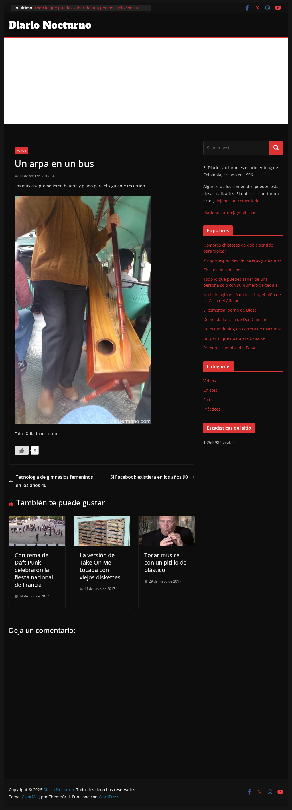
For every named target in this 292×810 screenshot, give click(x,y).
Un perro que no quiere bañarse (234, 338)
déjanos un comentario (237, 200)
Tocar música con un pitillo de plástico (165, 562)
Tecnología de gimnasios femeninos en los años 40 (54, 481)
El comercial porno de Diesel (230, 310)
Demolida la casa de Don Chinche (235, 319)
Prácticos (211, 409)
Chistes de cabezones (224, 269)
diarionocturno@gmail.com (229, 212)
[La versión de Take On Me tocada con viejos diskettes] (102, 520)
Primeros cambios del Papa (229, 347)
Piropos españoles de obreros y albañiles (242, 260)
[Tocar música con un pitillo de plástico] (167, 520)
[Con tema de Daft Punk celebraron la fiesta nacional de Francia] (37, 520)
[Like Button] (22, 450)
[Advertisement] (145, 81)
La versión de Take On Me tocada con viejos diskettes (100, 566)
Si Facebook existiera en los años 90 (149, 477)
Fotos (21, 150)
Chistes (210, 390)
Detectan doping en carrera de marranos (242, 329)
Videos (209, 380)
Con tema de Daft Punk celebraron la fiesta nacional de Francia (34, 570)
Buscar (276, 148)
